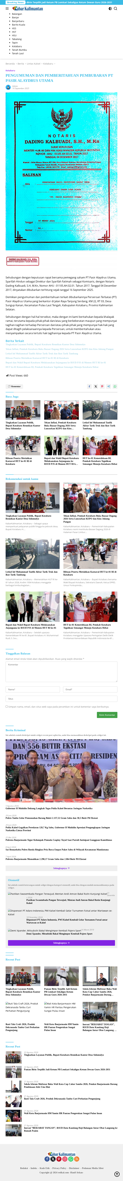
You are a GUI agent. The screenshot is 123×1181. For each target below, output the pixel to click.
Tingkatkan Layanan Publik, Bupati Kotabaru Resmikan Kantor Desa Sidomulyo (45, 344)
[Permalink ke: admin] (8, 87)
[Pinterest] (59, 1159)
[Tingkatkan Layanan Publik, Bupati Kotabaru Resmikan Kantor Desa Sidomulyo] (23, 410)
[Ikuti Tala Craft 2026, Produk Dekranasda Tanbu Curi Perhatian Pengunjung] (23, 1011)
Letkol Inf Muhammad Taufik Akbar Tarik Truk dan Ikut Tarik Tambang (42, 353)
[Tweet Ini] (95, 386)
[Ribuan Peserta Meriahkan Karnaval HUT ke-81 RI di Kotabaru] (23, 445)
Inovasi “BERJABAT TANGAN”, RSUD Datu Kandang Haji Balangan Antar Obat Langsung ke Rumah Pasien (100, 1027)
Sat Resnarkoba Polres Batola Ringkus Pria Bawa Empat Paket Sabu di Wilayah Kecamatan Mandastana (57, 849)
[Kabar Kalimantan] (27, 8)
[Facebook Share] (89, 386)
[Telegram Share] (108, 386)
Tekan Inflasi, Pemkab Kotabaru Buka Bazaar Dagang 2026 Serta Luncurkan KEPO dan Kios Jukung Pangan (60, 349)
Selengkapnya (60, 868)
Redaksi (24, 1168)
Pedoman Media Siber (93, 1168)
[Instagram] (64, 1159)
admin (15, 86)
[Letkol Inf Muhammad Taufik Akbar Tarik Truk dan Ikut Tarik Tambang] (100, 410)
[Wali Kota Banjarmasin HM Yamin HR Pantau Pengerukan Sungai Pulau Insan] (61, 1011)
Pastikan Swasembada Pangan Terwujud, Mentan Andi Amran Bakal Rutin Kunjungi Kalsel (68, 901)
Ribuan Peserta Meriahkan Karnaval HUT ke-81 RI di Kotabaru (37, 358)
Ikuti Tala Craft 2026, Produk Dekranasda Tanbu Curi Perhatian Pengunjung (22, 1027)
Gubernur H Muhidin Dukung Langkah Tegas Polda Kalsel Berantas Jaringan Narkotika (49, 808)
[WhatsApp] (70, 1159)
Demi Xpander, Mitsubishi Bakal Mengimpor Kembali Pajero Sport (59, 934)
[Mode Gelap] (110, 8)
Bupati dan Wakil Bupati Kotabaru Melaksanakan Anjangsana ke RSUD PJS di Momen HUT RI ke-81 (56, 362)
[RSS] (76, 1159)
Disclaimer (74, 1168)
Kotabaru (10, 70)
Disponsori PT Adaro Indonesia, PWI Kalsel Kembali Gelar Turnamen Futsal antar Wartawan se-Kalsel (66, 921)
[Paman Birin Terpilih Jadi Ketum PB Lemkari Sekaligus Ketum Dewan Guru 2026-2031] (61, 976)
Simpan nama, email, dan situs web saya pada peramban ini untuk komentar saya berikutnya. (58, 706)
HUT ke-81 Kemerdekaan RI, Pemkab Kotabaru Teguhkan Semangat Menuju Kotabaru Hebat (52, 367)
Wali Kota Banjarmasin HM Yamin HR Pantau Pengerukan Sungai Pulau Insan (61, 1027)
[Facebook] (47, 1159)
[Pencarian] (115, 8)
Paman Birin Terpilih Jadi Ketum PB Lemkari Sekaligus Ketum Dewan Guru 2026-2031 (60, 992)
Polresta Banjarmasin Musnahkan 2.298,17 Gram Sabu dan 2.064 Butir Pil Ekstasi (46, 859)
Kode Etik (45, 1168)
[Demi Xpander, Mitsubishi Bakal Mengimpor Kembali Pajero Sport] (44, 930)
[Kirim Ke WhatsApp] (115, 386)
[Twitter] (53, 1159)
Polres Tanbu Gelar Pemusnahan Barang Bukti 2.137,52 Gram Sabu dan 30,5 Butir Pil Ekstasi (52, 818)
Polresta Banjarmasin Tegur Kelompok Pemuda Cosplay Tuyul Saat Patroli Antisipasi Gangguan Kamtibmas (59, 840)
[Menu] (8, 8)
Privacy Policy (59, 1168)
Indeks (34, 1168)
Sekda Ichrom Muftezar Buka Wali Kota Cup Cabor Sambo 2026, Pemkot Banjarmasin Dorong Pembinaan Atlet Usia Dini (100, 992)
